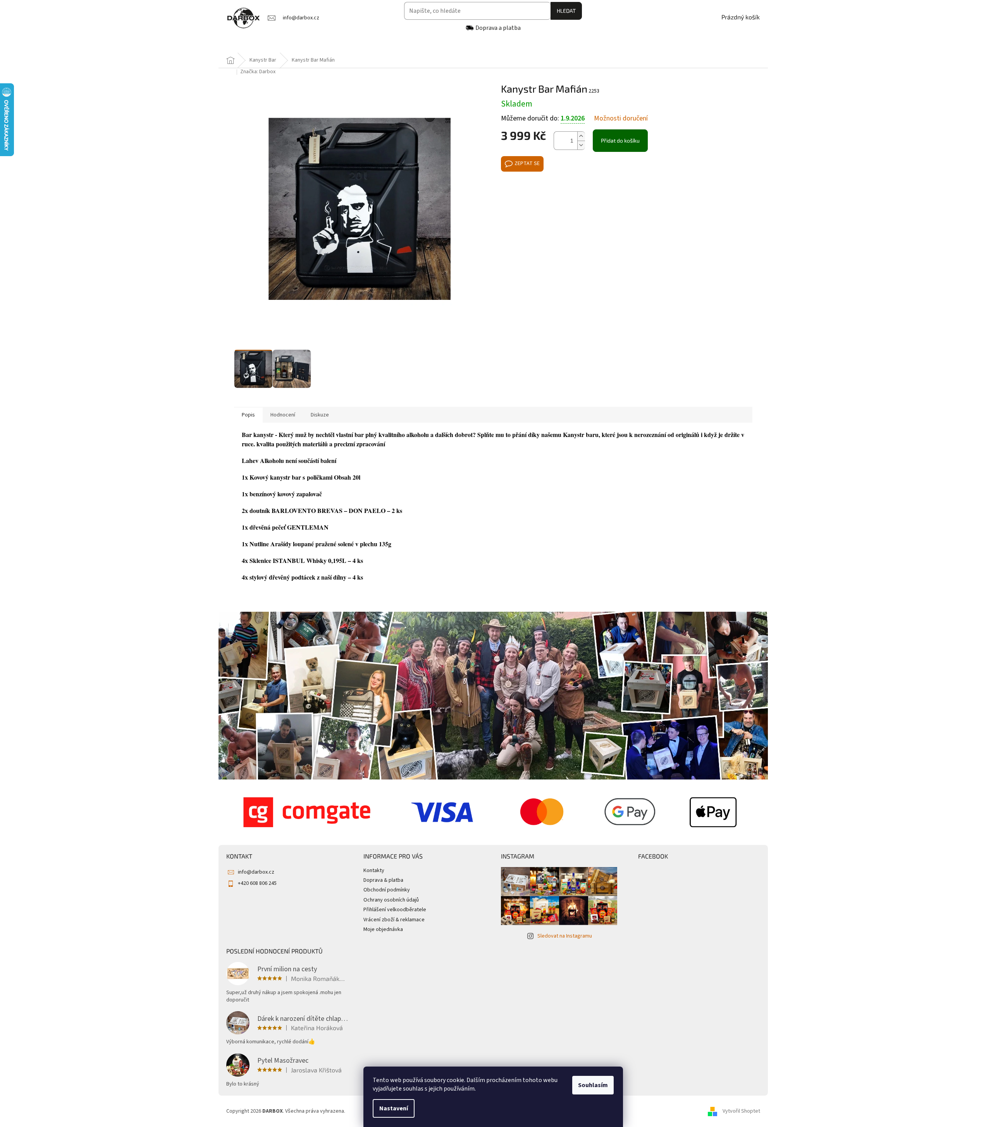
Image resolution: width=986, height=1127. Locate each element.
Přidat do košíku (620, 140)
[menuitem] (247, 44)
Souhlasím (593, 1085)
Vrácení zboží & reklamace (394, 920)
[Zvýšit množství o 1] (581, 136)
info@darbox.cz (256, 872)
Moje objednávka (383, 929)
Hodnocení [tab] (282, 415)
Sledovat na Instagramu (564, 936)
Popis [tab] (248, 415)
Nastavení (393, 1108)
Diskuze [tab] (320, 415)
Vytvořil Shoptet (741, 1111)
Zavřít (541, 190)
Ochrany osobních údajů (391, 900)
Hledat (566, 10)
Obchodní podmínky (386, 890)
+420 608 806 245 (257, 883)
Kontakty (373, 870)
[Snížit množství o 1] (581, 145)
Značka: (257, 72)
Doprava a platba (498, 28)
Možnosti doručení (621, 118)
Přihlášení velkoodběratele (394, 910)
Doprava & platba (383, 880)
